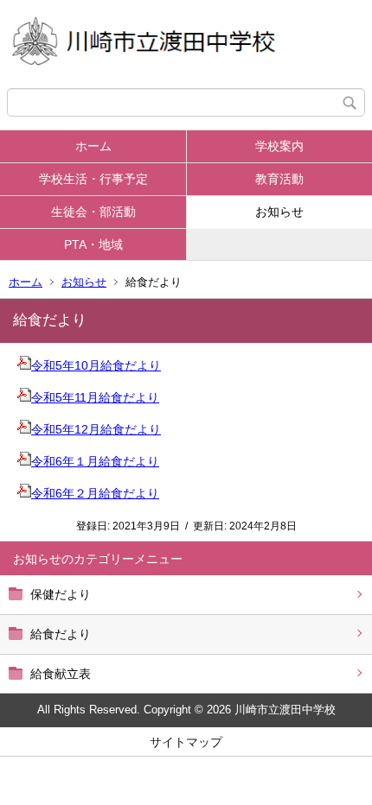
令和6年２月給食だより (95, 493)
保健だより (60, 594)
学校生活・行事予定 (93, 179)
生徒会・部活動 (93, 212)
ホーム (93, 146)
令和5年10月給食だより (96, 365)
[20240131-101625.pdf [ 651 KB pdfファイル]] (24, 493)
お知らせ (279, 212)
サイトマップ (186, 742)
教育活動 (279, 179)
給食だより (60, 634)
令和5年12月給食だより (96, 429)
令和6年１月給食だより (95, 461)
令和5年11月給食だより (95, 397)
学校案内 (279, 146)
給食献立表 (60, 674)
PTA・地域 (93, 244)
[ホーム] (186, 44)
